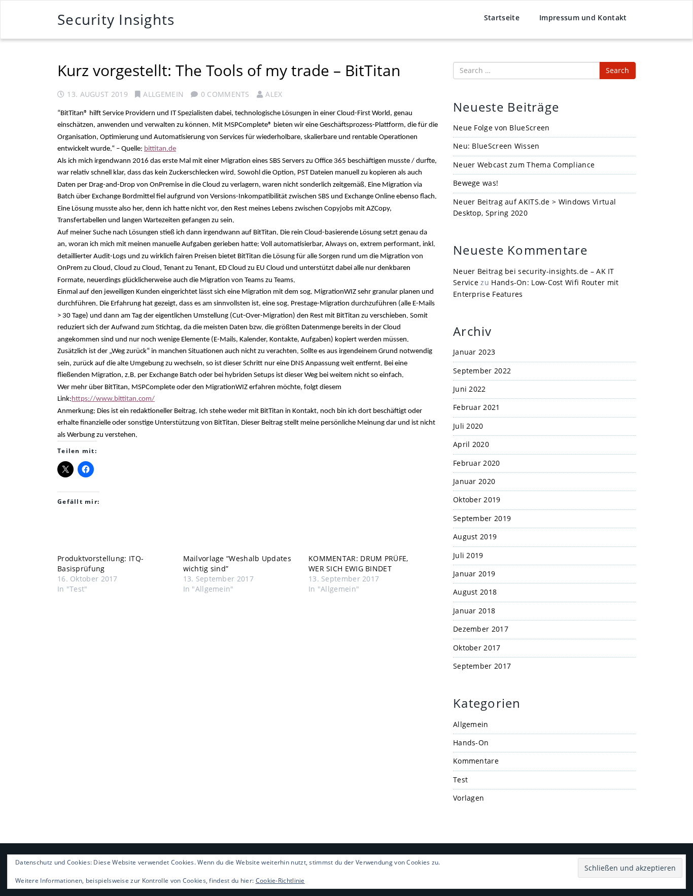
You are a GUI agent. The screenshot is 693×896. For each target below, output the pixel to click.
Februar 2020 (476, 463)
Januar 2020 (474, 481)
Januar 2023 (474, 352)
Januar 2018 (474, 610)
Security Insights (116, 19)
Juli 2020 (468, 426)
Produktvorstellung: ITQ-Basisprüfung (100, 563)
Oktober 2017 (477, 647)
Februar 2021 (476, 407)
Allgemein (163, 94)
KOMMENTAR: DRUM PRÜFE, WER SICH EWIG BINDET (358, 563)
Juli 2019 (468, 555)
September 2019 (482, 518)
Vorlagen (468, 798)
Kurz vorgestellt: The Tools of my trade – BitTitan (228, 70)
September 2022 (482, 370)
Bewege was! (475, 183)
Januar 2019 (474, 573)
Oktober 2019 (477, 499)
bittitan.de (160, 149)
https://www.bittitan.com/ (113, 399)
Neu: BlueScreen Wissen (496, 146)
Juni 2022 (469, 389)
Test (460, 779)
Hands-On (471, 742)
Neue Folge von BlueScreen (501, 127)
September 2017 (482, 666)
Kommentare (476, 761)
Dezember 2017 (480, 629)
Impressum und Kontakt (583, 17)
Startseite (501, 17)
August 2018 (475, 592)
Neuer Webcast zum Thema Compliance (524, 164)
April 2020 (471, 444)
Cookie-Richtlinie (280, 880)
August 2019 (475, 536)
